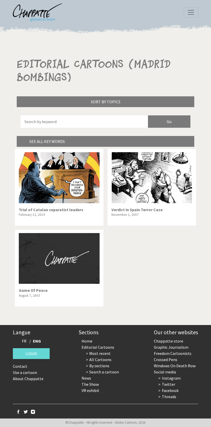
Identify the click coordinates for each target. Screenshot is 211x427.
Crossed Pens (165, 359)
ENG (37, 341)
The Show (90, 384)
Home (87, 341)
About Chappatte (28, 378)
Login (31, 353)
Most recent (100, 353)
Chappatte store (168, 341)
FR (24, 341)
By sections (99, 365)
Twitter (168, 384)
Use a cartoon (25, 372)
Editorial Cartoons (98, 347)
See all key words (47, 141)
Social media (165, 371)
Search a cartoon (104, 371)
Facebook (170, 390)
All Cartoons (100, 359)
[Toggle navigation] (191, 12)
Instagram (171, 378)
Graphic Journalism (171, 347)
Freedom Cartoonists (172, 353)
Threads (169, 396)
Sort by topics (105, 101)
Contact (20, 366)
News (86, 378)
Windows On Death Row (175, 365)
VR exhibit (90, 390)
